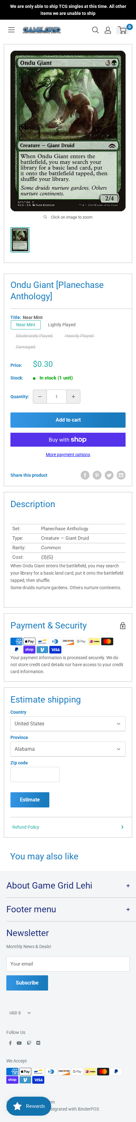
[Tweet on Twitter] (109, 475)
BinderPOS (88, 1109)
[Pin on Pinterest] (97, 475)
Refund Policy (25, 827)
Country (18, 712)
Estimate (30, 800)
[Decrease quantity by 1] (39, 396)
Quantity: (19, 396)
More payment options (68, 454)
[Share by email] (121, 475)
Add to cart (68, 420)
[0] (122, 30)
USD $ (15, 1012)
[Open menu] (11, 30)
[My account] (108, 30)
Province (19, 737)
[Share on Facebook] (85, 475)
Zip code (19, 763)
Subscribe (27, 983)
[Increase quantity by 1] (73, 396)
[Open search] (95, 30)
